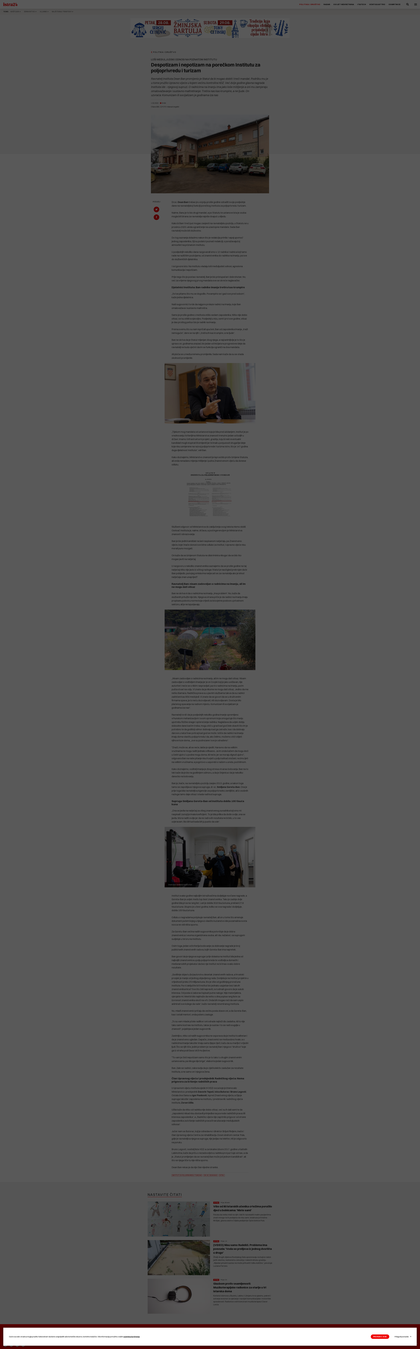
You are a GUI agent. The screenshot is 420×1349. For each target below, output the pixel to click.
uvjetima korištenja (131, 1337)
